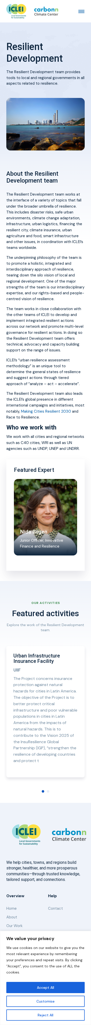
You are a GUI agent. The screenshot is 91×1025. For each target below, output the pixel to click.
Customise (45, 1001)
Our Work (14, 925)
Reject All (45, 1015)
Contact (55, 908)
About (11, 917)
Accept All (45, 987)
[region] (45, 978)
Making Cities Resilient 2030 (46, 411)
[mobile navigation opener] (81, 11)
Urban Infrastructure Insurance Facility (36, 658)
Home (11, 908)
